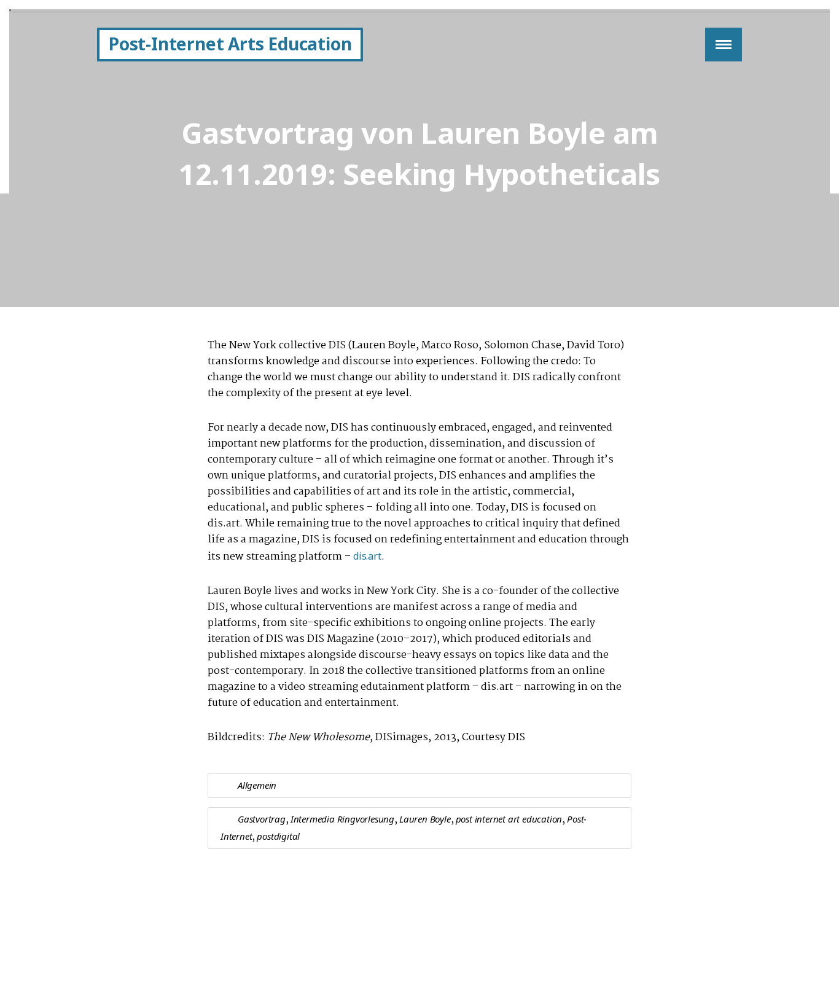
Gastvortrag (262, 819)
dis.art (367, 556)
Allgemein (257, 785)
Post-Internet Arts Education (230, 43)
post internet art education (509, 819)
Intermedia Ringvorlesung (342, 819)
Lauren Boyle (425, 819)
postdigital (278, 836)
